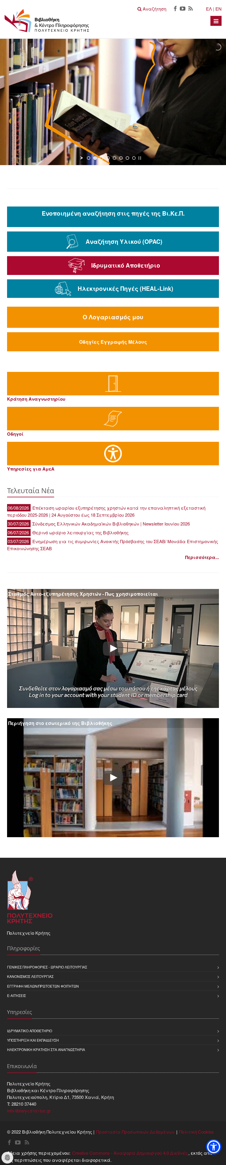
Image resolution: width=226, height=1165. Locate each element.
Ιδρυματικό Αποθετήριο (29, 1030)
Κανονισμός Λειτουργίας (30, 976)
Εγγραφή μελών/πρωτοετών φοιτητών (43, 985)
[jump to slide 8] (134, 158)
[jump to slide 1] (88, 158)
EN (218, 9)
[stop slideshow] (140, 158)
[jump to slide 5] (114, 158)
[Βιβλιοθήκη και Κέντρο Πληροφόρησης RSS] (190, 8)
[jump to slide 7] (127, 158)
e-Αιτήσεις (16, 995)
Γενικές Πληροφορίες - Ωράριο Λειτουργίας (47, 966)
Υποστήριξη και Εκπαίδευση (33, 1040)
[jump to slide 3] (101, 158)
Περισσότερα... (202, 557)
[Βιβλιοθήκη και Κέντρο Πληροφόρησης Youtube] (182, 8)
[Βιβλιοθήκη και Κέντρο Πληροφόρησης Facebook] (175, 8)
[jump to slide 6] (121, 158)
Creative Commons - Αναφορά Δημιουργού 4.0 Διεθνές (130, 1153)
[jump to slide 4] (108, 158)
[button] (213, 1146)
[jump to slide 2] (95, 158)
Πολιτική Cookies (196, 1132)
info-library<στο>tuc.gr (29, 1110)
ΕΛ (209, 9)
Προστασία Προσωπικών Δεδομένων (135, 1132)
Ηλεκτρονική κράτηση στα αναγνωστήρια (46, 1049)
